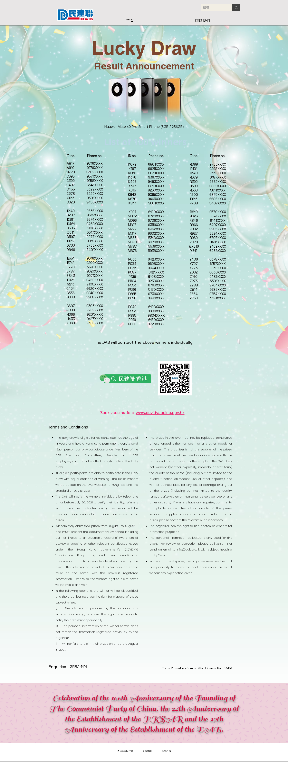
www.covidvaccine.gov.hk (160, 412)
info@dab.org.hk (188, 549)
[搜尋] (236, 7)
